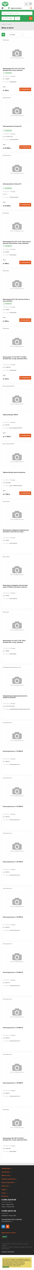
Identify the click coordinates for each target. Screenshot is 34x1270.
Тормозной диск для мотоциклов (14, 472)
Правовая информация (8, 1252)
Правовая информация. (13, 1266)
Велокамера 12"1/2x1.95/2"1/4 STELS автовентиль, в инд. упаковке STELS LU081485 (15, 357)
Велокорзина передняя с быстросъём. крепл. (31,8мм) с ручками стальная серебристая (15, 586)
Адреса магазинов (16, 8)
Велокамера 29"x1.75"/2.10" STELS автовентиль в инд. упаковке (14, 69)
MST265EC (7, 482)
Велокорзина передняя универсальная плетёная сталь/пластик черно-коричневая (16, 530)
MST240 (6, 425)
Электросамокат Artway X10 (12, 126)
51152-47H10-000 (8, 706)
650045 (6, 252)
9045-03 (6, 1038)
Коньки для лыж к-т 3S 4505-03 (13, 917)
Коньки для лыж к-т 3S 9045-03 (13, 1027)
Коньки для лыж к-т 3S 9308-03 (13, 1083)
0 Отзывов (12, 76)
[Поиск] (30, 18)
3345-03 (6, 872)
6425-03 (6, 982)
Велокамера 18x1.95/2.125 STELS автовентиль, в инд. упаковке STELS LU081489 (15, 1139)
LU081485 (6, 367)
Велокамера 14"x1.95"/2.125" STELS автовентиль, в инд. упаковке (14, 641)
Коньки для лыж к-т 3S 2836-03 (13, 751)
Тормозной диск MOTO (10, 415)
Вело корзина (6, 501)
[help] (30, 8)
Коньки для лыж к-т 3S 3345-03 (13, 862)
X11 (5, 194)
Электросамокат (7, 97)
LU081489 (6, 1148)
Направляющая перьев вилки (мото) (12, 667)
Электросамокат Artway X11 (12, 184)
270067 (6, 540)
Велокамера (6, 40)
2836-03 (6, 761)
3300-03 (6, 816)
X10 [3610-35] (7, 136)
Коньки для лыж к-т (7, 722)
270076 (6, 595)
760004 (6, 651)
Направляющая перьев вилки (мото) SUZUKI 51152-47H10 (15, 696)
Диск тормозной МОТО (8, 386)
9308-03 (6, 1093)
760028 (6, 79)
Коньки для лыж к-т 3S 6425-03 (13, 972)
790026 (6, 309)
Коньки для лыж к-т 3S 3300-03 (13, 806)
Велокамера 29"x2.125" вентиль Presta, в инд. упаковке (16, 300)
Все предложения (25, 89)
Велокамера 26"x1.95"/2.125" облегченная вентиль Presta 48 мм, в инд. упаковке (17, 242)
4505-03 (6, 927)
